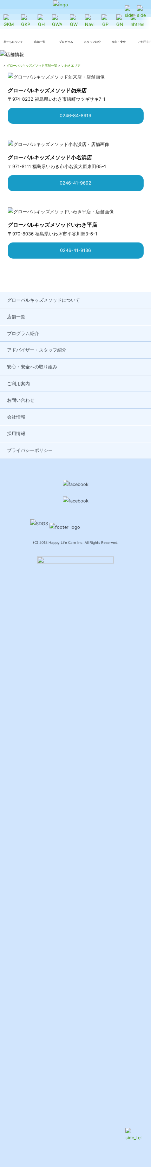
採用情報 (16, 433)
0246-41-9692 (75, 183)
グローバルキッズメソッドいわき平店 (52, 224)
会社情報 (16, 417)
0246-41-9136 (75, 250)
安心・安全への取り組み (32, 366)
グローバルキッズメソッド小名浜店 (50, 157)
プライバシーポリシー (30, 450)
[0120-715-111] (129, 12)
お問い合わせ (20, 400)
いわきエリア (70, 65)
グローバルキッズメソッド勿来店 (47, 90)
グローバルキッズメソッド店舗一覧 (32, 65)
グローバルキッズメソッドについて (43, 300)
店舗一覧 (16, 316)
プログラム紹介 (23, 333)
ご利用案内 (18, 383)
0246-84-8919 (75, 115)
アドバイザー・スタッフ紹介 (36, 350)
